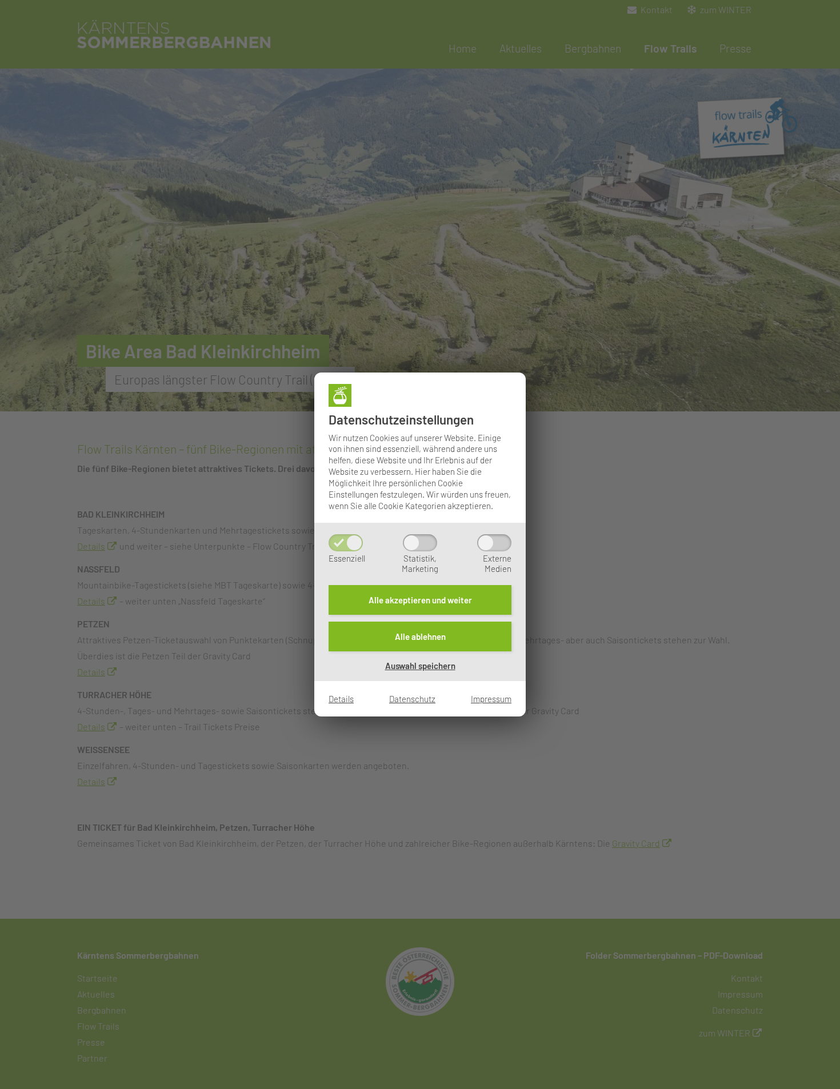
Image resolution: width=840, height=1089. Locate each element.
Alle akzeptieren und (420, 600)
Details (341, 699)
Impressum (491, 699)
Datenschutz (412, 699)
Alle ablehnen (420, 636)
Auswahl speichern (420, 665)
